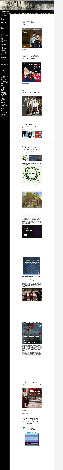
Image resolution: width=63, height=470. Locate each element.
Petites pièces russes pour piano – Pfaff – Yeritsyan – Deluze (31, 126)
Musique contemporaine (16, 13)
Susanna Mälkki (3, 115)
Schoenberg (3, 114)
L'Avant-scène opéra (3, 18)
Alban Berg (2, 63)
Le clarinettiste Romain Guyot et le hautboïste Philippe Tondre (4, 47)
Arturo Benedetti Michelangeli (4, 64)
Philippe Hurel (4, 94)
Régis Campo (4, 112)
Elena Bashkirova (3, 71)
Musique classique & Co (5, 11)
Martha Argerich (6, 82)
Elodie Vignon (3, 72)
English (52, 13)
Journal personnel (3, 50)
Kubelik (2, 81)
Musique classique (23, 13)
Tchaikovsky (6, 116)
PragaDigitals (2, 23)
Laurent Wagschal (5, 81)
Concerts (36, 13)
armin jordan (5, 63)
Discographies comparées (4, 35)
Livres (39, 13)
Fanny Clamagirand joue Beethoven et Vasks (31, 57)
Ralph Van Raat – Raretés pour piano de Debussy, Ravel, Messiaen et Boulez (31, 421)
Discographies (32, 13)
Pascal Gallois (3, 89)
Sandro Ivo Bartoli (3, 113)
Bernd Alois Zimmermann (4, 66)
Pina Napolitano (4, 104)
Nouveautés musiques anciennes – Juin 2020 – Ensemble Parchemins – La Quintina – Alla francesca (31, 149)
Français (49, 13)
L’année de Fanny (3, 54)
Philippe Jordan (3, 95)
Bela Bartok (2, 65)
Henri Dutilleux (3, 78)
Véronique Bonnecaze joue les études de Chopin (31, 383)
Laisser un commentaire (30, 129)
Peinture (42, 13)
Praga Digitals (4, 105)
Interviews (28, 13)
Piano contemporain (3, 22)
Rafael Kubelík (2, 19)
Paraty (27, 286)
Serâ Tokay (7, 114)
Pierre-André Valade (3, 99)
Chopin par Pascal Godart (4, 52)
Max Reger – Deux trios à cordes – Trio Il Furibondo (32, 91)
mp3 (2, 83)
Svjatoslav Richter (3, 116)
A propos (46, 13)
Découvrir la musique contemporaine (27, 21)
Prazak (2, 106)
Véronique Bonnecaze (25, 413)
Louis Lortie (2, 82)
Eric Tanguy (3, 76)
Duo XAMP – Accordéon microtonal (30, 23)
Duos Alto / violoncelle (3, 51)
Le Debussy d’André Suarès (4, 48)
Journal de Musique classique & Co (7, 13)
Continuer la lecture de (25, 49)
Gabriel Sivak (3, 77)
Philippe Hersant (3, 93)
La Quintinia (37, 276)
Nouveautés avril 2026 (3, 53)
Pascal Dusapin (2, 88)
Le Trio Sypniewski (3, 49)
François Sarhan (6, 76)
